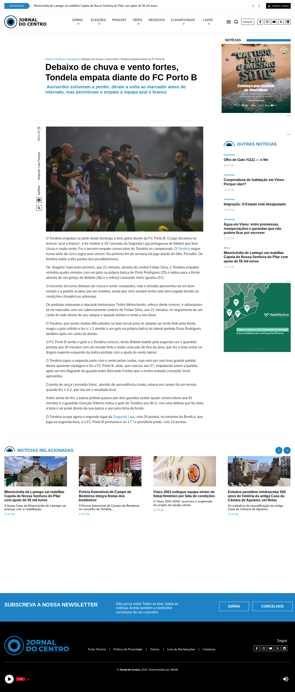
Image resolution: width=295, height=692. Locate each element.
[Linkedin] (288, 22)
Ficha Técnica (97, 649)
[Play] (9, 679)
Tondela (184, 249)
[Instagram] (267, 22)
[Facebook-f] (260, 22)
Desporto (73, 59)
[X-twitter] (281, 22)
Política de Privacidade (127, 649)
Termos (154, 649)
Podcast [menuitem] (119, 20)
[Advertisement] (147, 557)
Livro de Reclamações (181, 649)
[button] (39, 200)
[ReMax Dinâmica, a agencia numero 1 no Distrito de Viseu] (258, 351)
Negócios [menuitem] (157, 20)
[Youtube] (274, 22)
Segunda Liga (124, 417)
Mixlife (174, 669)
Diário (227, 248)
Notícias (60, 59)
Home (48, 59)
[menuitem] (79, 21)
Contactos (209, 649)
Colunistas (229, 155)
